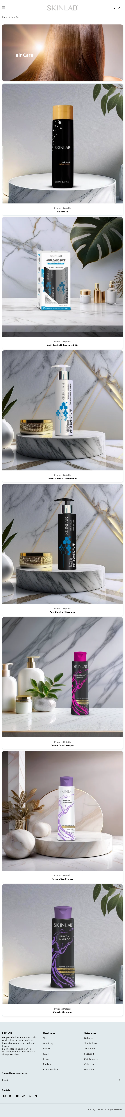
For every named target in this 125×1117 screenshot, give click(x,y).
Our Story (48, 1043)
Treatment (89, 1048)
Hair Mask (62, 211)
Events (46, 1048)
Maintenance (91, 1058)
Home (5, 17)
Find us (47, 1064)
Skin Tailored (91, 1043)
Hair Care (15, 17)
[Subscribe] (119, 1080)
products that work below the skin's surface (20, 1038)
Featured (89, 1053)
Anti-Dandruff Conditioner (62, 478)
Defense (88, 1038)
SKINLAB (100, 1109)
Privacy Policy (50, 1069)
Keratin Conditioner (62, 878)
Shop (45, 1038)
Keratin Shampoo (62, 1012)
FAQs (45, 1053)
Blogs (46, 1058)
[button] (3, 7)
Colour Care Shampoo (62, 745)
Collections (90, 1064)
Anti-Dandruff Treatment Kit (62, 345)
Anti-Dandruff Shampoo (62, 611)
